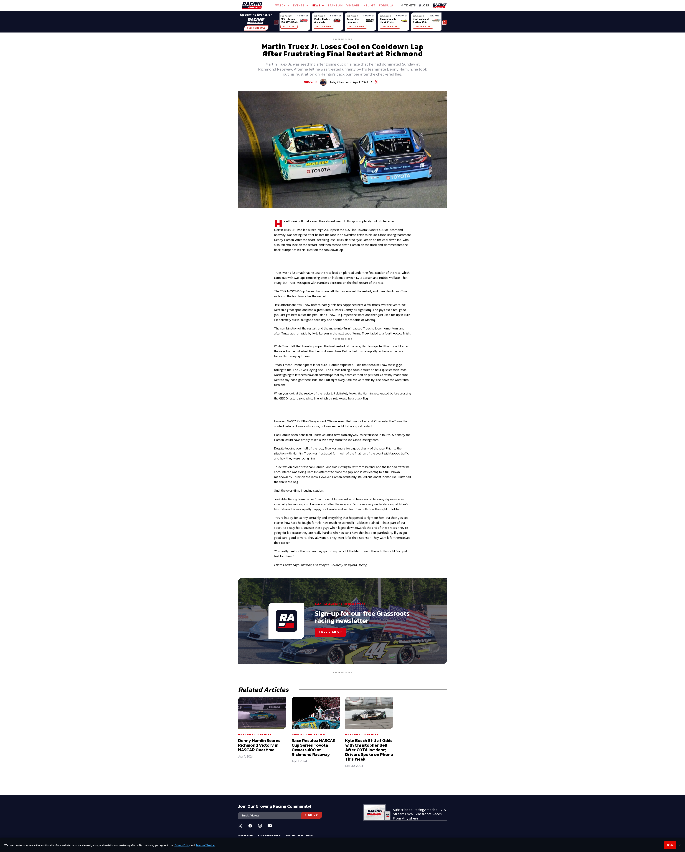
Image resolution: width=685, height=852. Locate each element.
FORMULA (386, 5)
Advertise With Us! (299, 835)
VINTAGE (352, 5)
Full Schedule (256, 28)
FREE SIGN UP (330, 632)
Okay (670, 845)
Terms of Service (205, 845)
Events (299, 5)
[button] (444, 22)
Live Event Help (269, 835)
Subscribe (245, 835)
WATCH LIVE (323, 27)
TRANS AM (335, 5)
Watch (280, 5)
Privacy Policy (182, 845)
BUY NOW (289, 27)
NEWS (316, 5)
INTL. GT (369, 5)
